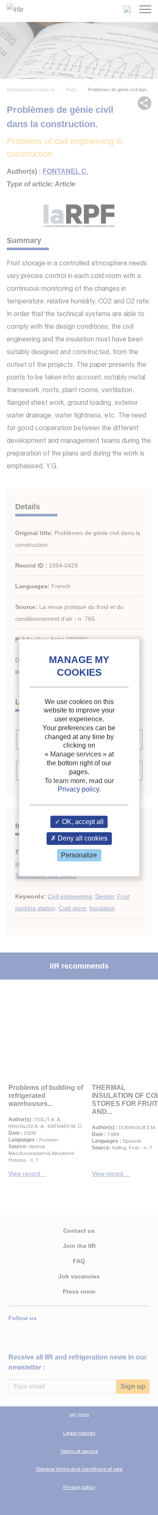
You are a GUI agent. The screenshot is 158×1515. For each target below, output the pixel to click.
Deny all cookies (81, 838)
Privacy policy (78, 789)
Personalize (79, 855)
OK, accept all (82, 822)
